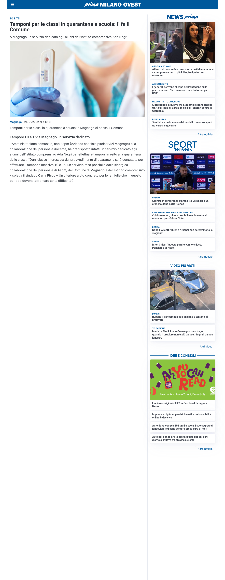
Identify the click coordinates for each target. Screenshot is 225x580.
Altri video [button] (206, 346)
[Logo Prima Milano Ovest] (112, 4)
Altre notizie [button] (205, 134)
